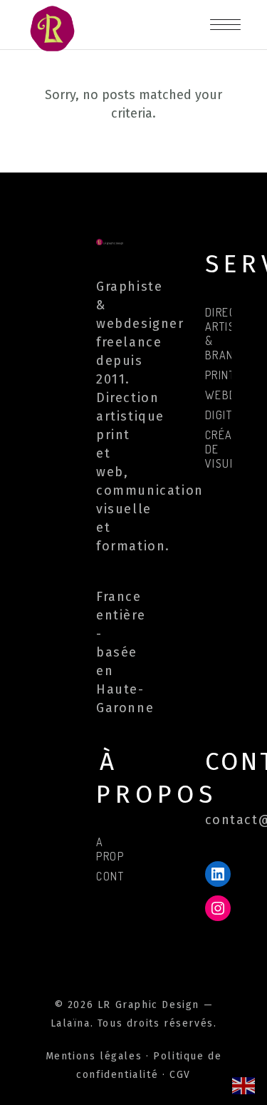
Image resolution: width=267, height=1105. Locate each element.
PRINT (220, 375)
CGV (180, 1075)
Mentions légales (94, 1056)
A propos (117, 849)
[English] (244, 1084)
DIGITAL (225, 415)
